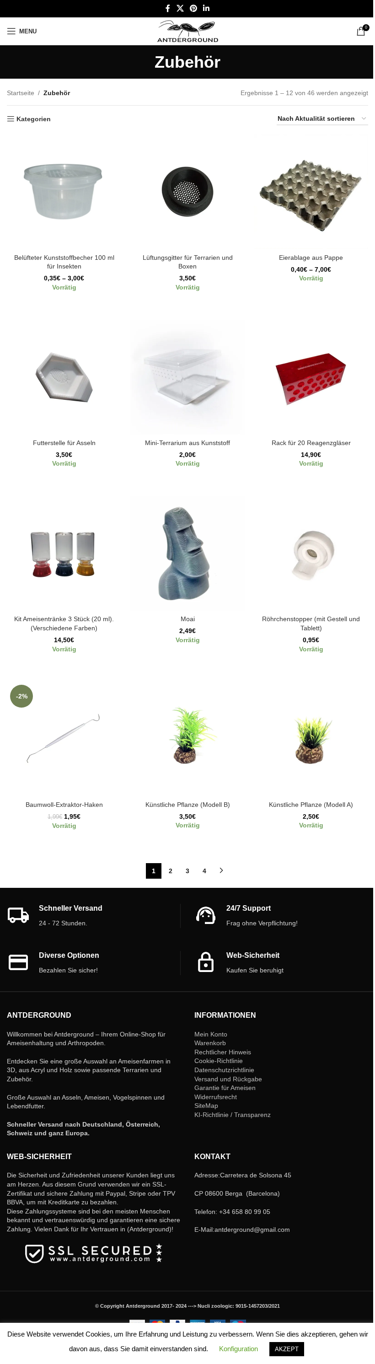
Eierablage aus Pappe (311, 257)
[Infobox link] (93, 916)
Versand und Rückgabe (228, 1079)
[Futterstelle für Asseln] (64, 377)
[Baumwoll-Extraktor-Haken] (64, 739)
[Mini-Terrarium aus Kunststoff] (187, 377)
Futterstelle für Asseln (64, 442)
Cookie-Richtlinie (218, 1060)
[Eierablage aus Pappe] (311, 191)
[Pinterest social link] (193, 8)
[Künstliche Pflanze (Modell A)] (311, 739)
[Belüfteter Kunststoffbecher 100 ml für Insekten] (64, 191)
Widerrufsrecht (215, 1097)
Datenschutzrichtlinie (224, 1070)
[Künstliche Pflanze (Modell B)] (187, 739)
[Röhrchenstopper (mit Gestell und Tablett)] (311, 553)
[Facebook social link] (167, 8)
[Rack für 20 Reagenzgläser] (311, 377)
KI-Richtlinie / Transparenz (232, 1114)
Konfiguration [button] (238, 1349)
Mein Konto (210, 1034)
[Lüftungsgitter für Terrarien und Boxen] (187, 191)
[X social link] (180, 8)
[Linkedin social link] (206, 8)
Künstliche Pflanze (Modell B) (187, 804)
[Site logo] (188, 30)
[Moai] (187, 553)
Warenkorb (210, 1043)
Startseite (20, 93)
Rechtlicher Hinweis (222, 1052)
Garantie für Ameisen (225, 1087)
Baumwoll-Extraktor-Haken (64, 804)
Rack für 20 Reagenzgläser (311, 442)
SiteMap (206, 1105)
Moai (188, 619)
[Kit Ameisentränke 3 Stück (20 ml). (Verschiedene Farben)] (64, 553)
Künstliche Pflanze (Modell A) (311, 804)
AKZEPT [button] (287, 1349)
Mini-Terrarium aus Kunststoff (187, 442)
